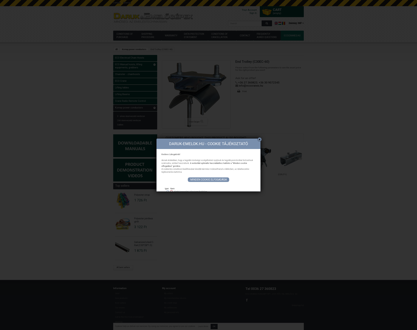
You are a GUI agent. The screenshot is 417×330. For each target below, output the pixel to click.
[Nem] (171, 191)
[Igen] (168, 191)
